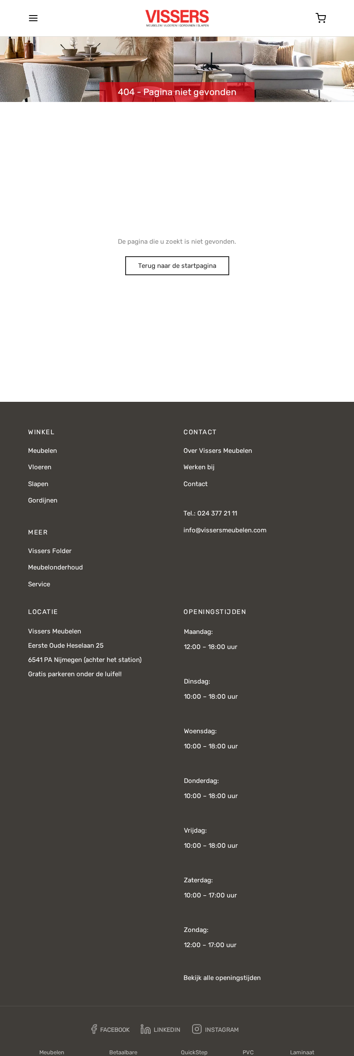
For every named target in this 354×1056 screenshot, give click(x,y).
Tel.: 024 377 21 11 (210, 513)
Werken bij (199, 467)
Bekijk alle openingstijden (222, 978)
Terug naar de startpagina (177, 266)
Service (39, 584)
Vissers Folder (50, 551)
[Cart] (321, 18)
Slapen (38, 484)
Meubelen (42, 451)
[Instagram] (215, 1029)
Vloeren (39, 467)
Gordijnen (42, 500)
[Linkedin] (160, 1029)
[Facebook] (110, 1029)
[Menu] (33, 18)
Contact (195, 484)
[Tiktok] (256, 1029)
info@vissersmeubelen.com (224, 530)
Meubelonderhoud (55, 567)
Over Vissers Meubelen (217, 451)
